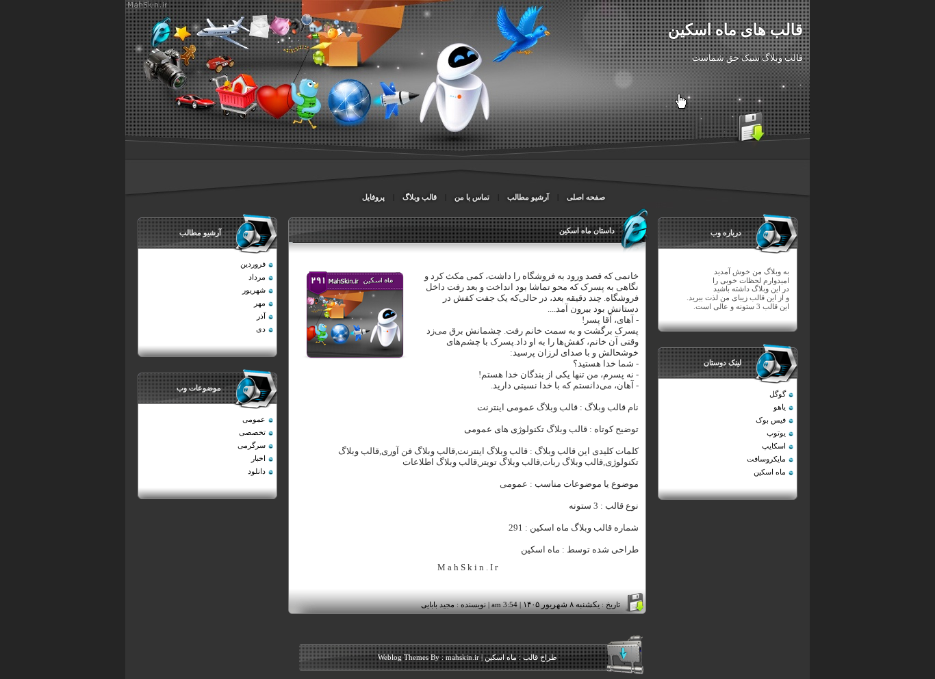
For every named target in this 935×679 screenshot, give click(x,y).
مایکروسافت (766, 459)
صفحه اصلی (586, 197)
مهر (260, 303)
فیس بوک (771, 420)
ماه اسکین (770, 472)
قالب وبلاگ (419, 197)
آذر (261, 316)
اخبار (258, 458)
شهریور (254, 290)
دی (261, 329)
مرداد (257, 277)
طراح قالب (539, 657)
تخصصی (252, 432)
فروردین (253, 264)
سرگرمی (252, 445)
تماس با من (470, 197)
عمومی (254, 419)
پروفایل (373, 197)
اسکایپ (774, 446)
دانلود (257, 471)
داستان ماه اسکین (587, 231)
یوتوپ (776, 433)
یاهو (779, 407)
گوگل (777, 394)
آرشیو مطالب (528, 197)
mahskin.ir (462, 657)
